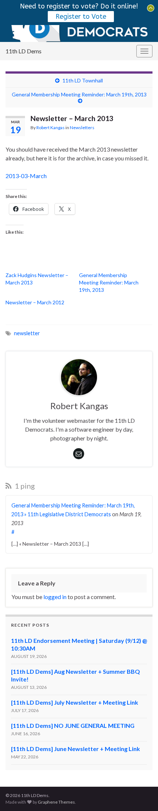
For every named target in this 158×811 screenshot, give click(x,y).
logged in (55, 596)
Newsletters (82, 127)
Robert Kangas (50, 127)
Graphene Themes (56, 802)
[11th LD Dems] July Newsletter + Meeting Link (74, 702)
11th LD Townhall (82, 80)
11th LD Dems (24, 50)
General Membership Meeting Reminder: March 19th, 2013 (79, 94)
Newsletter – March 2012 (35, 302)
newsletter (27, 333)
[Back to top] (141, 794)
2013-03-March (26, 175)
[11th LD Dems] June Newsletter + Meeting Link (75, 748)
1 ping (24, 485)
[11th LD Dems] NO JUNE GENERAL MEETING (72, 725)
